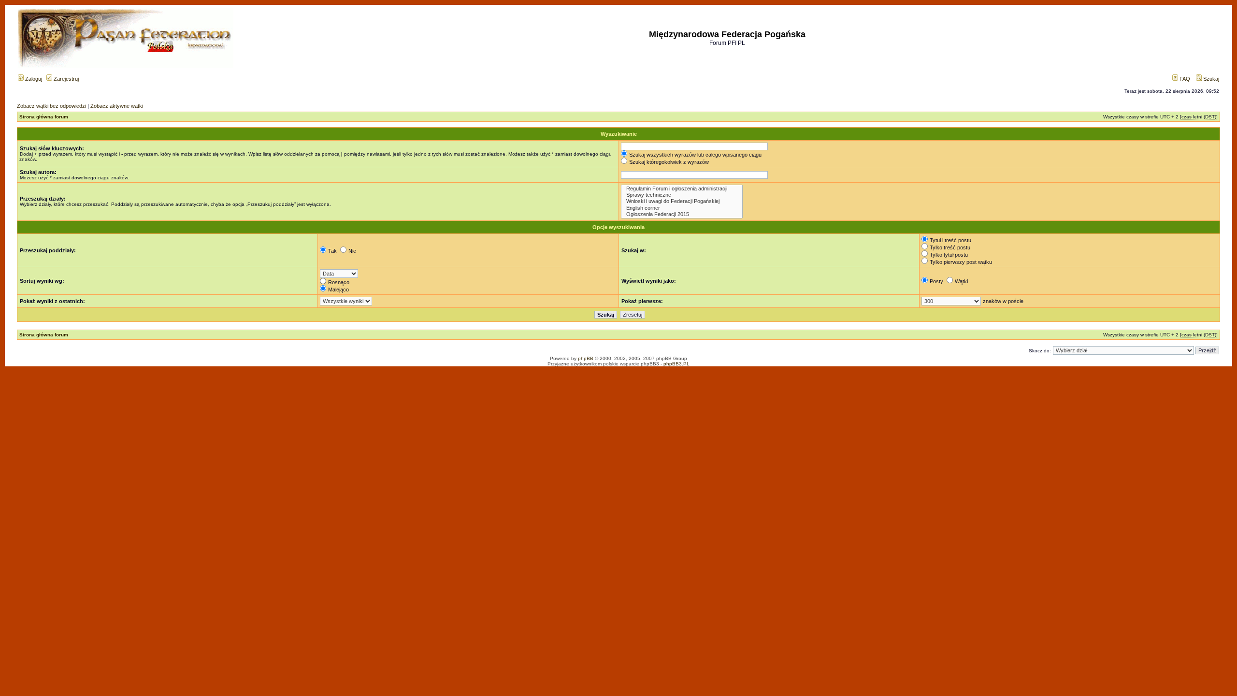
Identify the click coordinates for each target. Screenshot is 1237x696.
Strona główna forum (43, 116)
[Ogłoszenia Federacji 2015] (682, 214)
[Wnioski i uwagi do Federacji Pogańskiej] (682, 201)
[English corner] (682, 208)
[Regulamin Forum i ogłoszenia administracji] (682, 189)
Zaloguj (33, 79)
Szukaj (1210, 79)
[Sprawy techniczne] (682, 195)
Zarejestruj (65, 79)
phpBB (585, 358)
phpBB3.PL (676, 363)
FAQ (1184, 79)
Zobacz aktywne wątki (116, 106)
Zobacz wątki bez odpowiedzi (51, 106)
